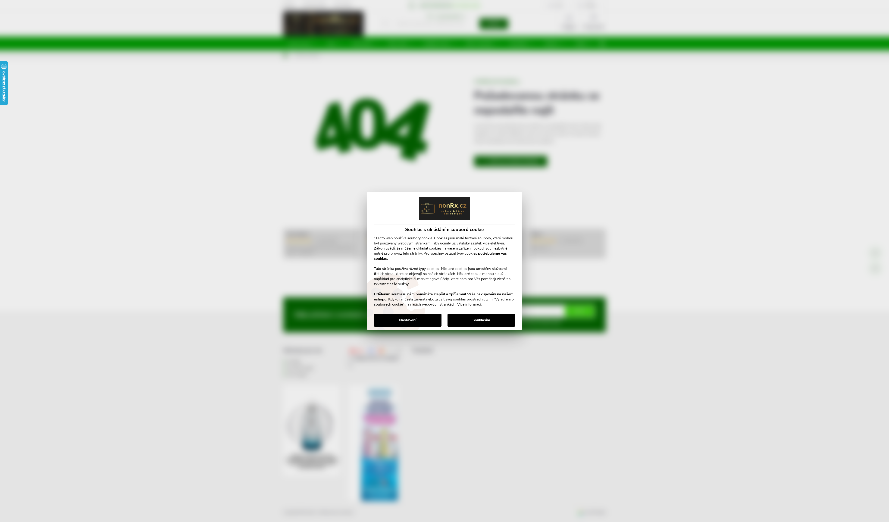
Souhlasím (481, 320)
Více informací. (469, 304)
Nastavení (407, 320)
